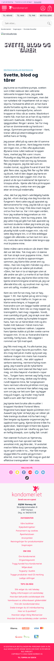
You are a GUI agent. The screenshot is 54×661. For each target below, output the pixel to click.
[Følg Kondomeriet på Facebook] (23, 474)
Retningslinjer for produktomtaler (27, 541)
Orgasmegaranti (27, 560)
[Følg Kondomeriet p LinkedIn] (43, 474)
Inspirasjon (27, 70)
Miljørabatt (27, 567)
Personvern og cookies (27, 530)
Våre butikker (27, 523)
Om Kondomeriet (27, 556)
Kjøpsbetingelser (27, 527)
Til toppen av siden (27, 657)
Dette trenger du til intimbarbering (27, 607)
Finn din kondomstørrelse (27, 604)
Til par (32, 15)
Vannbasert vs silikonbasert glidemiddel (27, 600)
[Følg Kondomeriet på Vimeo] (36, 474)
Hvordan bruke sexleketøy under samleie (27, 618)
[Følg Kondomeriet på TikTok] (27, 479)
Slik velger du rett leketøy (27, 589)
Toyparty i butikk (27, 571)
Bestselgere (46, 15)
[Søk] (49, 23)
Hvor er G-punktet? (27, 611)
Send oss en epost (27, 499)
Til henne (7, 15)
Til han (20, 15)
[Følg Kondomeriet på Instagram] (10, 474)
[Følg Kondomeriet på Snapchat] (17, 474)
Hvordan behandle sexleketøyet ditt (27, 596)
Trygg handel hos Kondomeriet (27, 563)
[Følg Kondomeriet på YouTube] (30, 474)
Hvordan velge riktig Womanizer (27, 615)
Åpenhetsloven (27, 534)
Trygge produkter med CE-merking (27, 574)
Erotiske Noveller (12, 70)
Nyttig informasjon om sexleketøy (27, 593)
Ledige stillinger (27, 578)
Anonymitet (37, 2)
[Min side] (42, 8)
